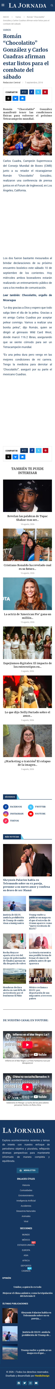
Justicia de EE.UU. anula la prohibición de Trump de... (36, 1333)
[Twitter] (24, 1383)
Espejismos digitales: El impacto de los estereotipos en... (27, 665)
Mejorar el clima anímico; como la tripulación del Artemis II (28, 1295)
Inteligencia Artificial (26, 1201)
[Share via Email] (22, 98)
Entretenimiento (26, 1195)
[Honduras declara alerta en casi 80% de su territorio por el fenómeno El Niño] (14, 976)
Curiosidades (26, 1190)
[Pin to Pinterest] (45, 92)
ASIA (26, 1255)
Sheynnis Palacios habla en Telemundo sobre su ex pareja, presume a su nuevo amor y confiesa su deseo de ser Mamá (26, 885)
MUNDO (26, 1235)
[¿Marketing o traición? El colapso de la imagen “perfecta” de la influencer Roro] (27, 740)
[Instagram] (30, 1383)
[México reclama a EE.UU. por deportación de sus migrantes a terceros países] (40, 976)
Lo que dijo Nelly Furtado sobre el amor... (27, 714)
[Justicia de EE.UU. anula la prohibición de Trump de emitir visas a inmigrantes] (14, 903)
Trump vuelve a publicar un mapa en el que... (36, 1352)
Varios (18, 17)
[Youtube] (36, 1383)
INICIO (6, 17)
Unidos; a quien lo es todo (27, 1287)
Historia (26, 1185)
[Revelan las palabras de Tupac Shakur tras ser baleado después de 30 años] (27, 496)
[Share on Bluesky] (15, 98)
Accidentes (26, 1206)
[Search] (51, 5)
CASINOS (26, 1271)
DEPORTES (26, 1266)
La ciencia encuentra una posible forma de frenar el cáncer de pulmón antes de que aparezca (40, 958)
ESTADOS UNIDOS (26, 1245)
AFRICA (26, 1260)
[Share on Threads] (8, 98)
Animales (26, 1216)
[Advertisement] (27, 224)
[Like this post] (25, 92)
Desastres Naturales (26, 1211)
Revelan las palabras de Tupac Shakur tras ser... (27, 518)
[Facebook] (19, 1383)
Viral (26, 1221)
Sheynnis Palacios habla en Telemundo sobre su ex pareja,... (36, 1315)
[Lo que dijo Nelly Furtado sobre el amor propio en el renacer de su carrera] (27, 691)
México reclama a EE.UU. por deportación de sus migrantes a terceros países (40, 993)
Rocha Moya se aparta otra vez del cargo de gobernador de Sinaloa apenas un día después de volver (14, 958)
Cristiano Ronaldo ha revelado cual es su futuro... (27, 567)
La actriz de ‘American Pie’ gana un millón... (27, 616)
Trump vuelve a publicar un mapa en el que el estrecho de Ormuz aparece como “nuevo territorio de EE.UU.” (40, 922)
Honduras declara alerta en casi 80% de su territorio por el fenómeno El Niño (14, 991)
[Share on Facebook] (31, 92)
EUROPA (26, 1250)
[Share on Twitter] (38, 92)
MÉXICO (26, 1240)
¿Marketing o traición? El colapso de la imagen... (27, 763)
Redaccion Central (11, 82)
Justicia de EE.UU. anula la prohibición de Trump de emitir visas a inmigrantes (13, 919)
